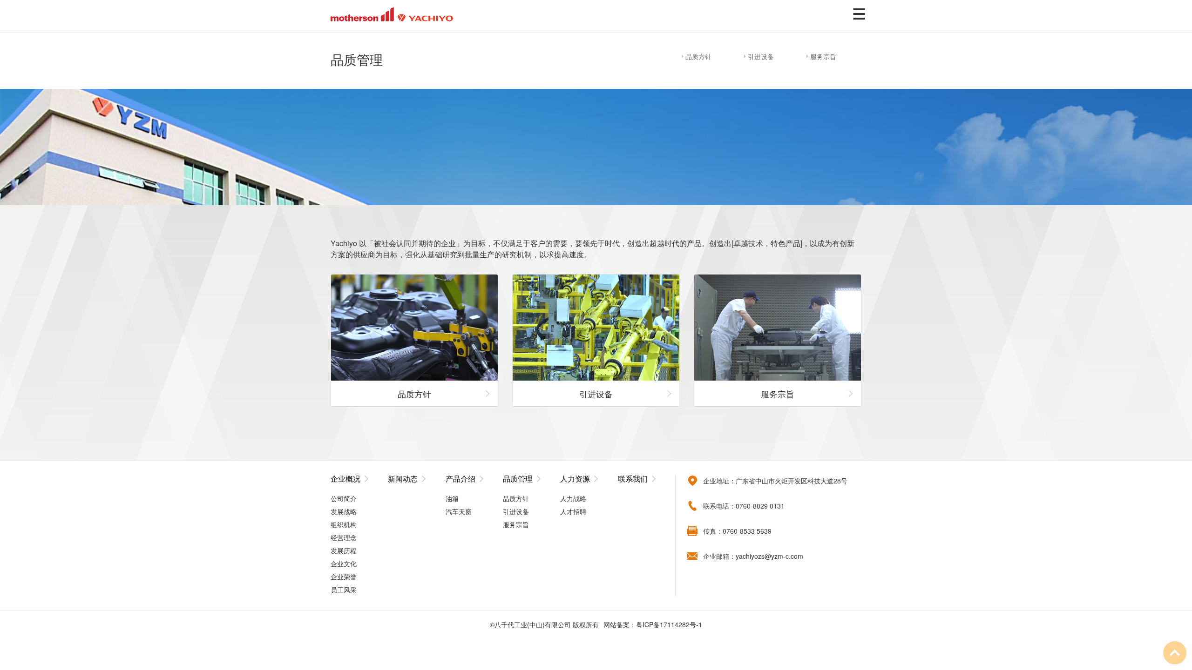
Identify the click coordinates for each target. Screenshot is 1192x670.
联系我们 (633, 478)
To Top (1174, 652)
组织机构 (344, 524)
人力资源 (575, 478)
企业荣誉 (344, 576)
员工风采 (344, 589)
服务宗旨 (823, 56)
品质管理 (518, 478)
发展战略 (344, 511)
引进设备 (761, 56)
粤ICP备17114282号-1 (669, 624)
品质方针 (698, 56)
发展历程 (344, 550)
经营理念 (344, 537)
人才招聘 (573, 511)
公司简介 (344, 498)
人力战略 (573, 498)
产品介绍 (460, 478)
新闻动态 (403, 478)
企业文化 (344, 563)
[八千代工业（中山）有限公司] (392, 13)
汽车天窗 (459, 511)
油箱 (452, 498)
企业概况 (345, 478)
